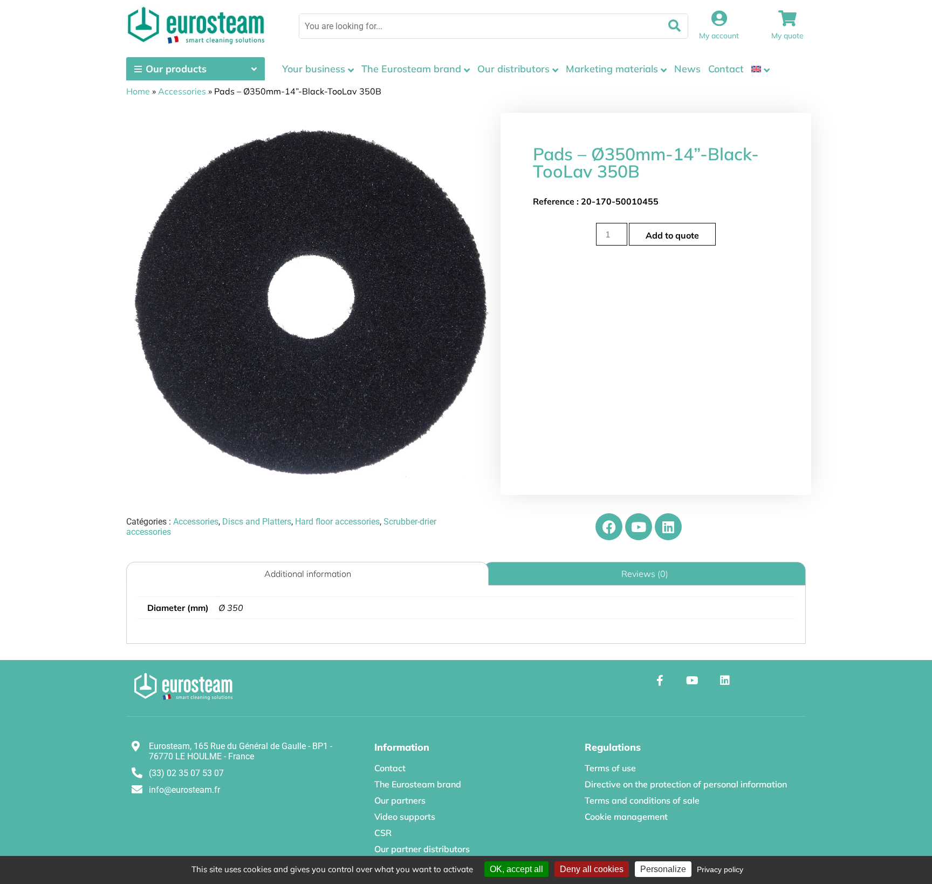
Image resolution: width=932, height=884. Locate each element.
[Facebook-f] (660, 680)
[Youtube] (638, 526)
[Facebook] (608, 526)
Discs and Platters (256, 521)
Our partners (400, 800)
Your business (313, 69)
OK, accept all (516, 869)
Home (138, 91)
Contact (726, 69)
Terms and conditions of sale (642, 800)
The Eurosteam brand (411, 69)
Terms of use (610, 768)
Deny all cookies (591, 869)
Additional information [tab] (307, 573)
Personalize (663, 869)
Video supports (404, 816)
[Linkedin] (668, 526)
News (687, 69)
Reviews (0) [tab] (644, 573)
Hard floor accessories (337, 521)
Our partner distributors (422, 849)
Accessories (182, 91)
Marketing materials (612, 69)
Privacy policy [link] (720, 869)
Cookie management (626, 816)
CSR (383, 832)
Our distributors (513, 69)
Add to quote (672, 235)
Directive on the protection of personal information (686, 784)
